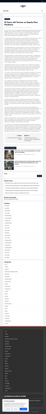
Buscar (5, 173)
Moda (6, 293)
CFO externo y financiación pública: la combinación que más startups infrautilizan (21, 188)
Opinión (6, 306)
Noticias (7, 301)
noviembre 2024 (8, 242)
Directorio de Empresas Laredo (11, 271)
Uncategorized (8, 320)
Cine (6, 264)
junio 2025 (7, 227)
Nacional (7, 298)
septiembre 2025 (8, 223)
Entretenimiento (8, 279)
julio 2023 (7, 257)
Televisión (7, 318)
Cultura (6, 266)
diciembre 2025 (8, 215)
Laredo (6, 291)
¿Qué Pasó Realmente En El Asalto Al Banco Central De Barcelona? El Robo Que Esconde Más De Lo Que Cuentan (28, 163)
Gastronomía (7, 286)
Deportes (7, 269)
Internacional (7, 288)
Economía (7, 274)
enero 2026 (7, 213)
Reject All (16, 409)
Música (6, 296)
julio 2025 (7, 225)
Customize (8, 409)
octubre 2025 (7, 220)
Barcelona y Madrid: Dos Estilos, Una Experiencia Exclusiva (17, 193)
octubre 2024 (7, 245)
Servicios (7, 313)
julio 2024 (7, 252)
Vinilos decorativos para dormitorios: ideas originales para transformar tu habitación (22, 185)
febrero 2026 (7, 210)
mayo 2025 (7, 230)
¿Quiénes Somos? (35, 411)
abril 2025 (7, 232)
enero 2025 (7, 237)
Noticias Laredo (8, 303)
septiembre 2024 (8, 247)
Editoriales (7, 19)
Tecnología (7, 316)
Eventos (6, 284)
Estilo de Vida (8, 281)
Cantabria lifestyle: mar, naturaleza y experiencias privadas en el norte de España (21, 190)
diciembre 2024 (8, 240)
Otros (6, 308)
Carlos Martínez (8, 27)
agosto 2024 (7, 250)
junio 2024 (7, 255)
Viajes (6, 323)
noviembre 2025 (8, 218)
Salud (6, 311)
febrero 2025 (7, 235)
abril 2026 (7, 208)
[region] (15, 405)
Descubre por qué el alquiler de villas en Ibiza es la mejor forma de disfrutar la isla (21, 183)
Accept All (23, 409)
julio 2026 (7, 205)
